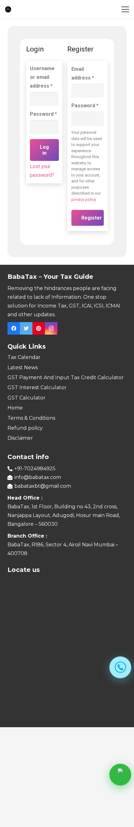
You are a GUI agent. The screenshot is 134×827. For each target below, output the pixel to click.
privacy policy (83, 199)
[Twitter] (26, 328)
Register (91, 218)
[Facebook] (13, 328)
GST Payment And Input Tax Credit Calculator (65, 377)
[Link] (8, 9)
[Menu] (125, 9)
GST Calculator (26, 398)
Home (15, 408)
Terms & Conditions (31, 418)
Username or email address (42, 77)
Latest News (22, 367)
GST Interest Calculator (37, 387)
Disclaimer (20, 438)
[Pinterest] (38, 328)
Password (43, 114)
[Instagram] (51, 328)
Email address (82, 73)
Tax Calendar (24, 357)
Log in (44, 150)
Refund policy (25, 428)
